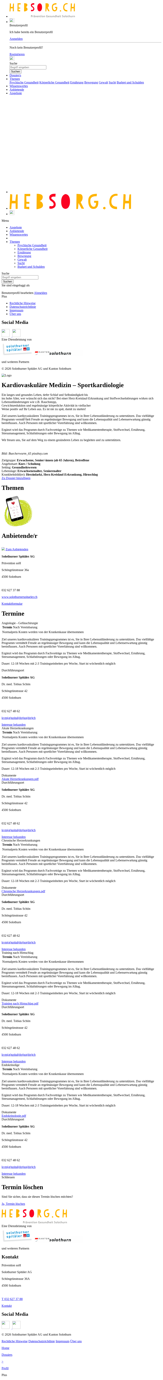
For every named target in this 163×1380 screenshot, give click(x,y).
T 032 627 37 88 (12, 1299)
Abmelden (40, 293)
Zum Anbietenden (17, 549)
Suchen (15, 71)
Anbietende (17, 89)
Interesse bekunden (14, 724)
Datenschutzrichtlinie (23, 306)
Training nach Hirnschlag (17, 952)
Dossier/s (15, 75)
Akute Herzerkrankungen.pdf (20, 779)
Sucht (112, 82)
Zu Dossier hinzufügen (16, 478)
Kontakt (7, 1305)
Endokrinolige (10, 1065)
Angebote (16, 93)
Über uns (15, 314)
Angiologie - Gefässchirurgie (20, 623)
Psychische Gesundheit (24, 82)
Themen (15, 79)
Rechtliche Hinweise (23, 303)
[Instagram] (16, 1327)
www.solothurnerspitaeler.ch (19, 597)
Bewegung (91, 82)
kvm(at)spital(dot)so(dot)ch (19, 718)
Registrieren (17, 54)
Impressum (16, 310)
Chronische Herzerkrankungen (21, 840)
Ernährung (76, 82)
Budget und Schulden (130, 82)
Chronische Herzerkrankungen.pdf (23, 891)
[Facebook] (7, 1327)
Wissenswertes (19, 86)
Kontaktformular (12, 603)
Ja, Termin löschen (13, 1203)
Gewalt (103, 82)
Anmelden (16, 38)
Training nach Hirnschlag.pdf (20, 1003)
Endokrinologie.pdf (14, 1115)
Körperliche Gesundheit (54, 82)
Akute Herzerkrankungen (18, 728)
